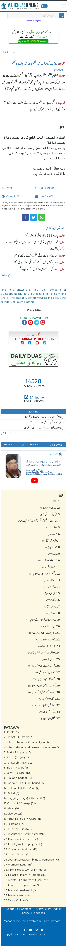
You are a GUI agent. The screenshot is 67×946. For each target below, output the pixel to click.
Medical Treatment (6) (20, 890)
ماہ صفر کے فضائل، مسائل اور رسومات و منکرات (45, 422)
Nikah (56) (12, 808)
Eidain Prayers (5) (16, 767)
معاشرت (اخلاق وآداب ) (44, 652)
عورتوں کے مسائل (47, 672)
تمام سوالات (7, 275)
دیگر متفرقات (49, 711)
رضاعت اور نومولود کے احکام (43, 619)
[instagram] (42, 322)
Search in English (33, 20)
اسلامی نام (51, 659)
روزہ (12, 52)
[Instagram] (42, 930)
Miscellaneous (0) (17, 895)
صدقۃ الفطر (51, 567)
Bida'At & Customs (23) (19, 737)
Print (8, 187)
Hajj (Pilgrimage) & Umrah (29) (24, 798)
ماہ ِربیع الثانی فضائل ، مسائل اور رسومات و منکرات (44, 417)
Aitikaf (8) (11, 793)
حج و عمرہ (52, 586)
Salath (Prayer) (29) (17, 757)
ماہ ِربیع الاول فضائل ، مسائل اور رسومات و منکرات (44, 428)
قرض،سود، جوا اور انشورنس (44, 665)
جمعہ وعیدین (51, 547)
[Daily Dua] (33, 359)
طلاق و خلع (51, 606)
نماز (54, 534)
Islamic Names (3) (16, 854)
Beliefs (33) (12, 732)
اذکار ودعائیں (49, 698)
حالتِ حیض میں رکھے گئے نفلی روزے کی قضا (36, 262)
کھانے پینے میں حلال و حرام (44, 685)
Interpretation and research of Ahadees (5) (32, 747)
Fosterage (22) (14, 823)
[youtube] (33, 469)
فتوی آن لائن (50, 718)
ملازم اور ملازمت (48, 646)
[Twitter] (33, 217)
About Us (12, 908)
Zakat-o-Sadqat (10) (18, 777)
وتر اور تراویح (51, 540)
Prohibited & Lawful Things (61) (25, 869)
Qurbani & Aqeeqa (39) (20, 803)
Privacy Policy (42, 908)
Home (5, 52)
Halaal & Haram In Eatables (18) (25, 874)
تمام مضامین (6, 433)
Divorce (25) (13, 813)
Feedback (38, 912)
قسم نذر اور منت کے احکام (44, 573)
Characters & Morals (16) (20, 849)
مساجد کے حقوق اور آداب (44, 692)
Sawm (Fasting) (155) (18, 772)
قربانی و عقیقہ (50, 593)
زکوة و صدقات (49, 560)
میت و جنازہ (50, 626)
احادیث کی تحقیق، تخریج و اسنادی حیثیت (39, 520)
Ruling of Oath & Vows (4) (21, 788)
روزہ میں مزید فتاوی (55, 228)
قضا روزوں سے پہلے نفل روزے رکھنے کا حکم (36, 255)
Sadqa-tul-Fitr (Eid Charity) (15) (24, 783)
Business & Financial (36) (21, 839)
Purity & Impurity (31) (18, 752)
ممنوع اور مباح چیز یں (46, 679)
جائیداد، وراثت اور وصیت (44, 632)
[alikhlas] (19, 6)
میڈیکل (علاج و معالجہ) (45, 705)
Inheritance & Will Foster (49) (24, 834)
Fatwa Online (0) (16, 900)
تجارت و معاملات (48, 639)
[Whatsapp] (41, 217)
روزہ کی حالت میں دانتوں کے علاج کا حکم (37, 269)
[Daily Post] (33, 338)
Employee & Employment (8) (24, 844)
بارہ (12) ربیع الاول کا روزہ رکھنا (41, 235)
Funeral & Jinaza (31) (19, 829)
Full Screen (46, 187)
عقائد (54, 501)
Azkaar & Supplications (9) (22, 885)
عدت (53, 613)
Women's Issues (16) (18, 864)
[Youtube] (30, 322)
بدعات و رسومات (49, 507)
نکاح (53, 599)
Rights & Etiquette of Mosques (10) (27, 880)
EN (43, 6)
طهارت (53, 527)
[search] (61, 15)
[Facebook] (25, 217)
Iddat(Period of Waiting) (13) (23, 818)
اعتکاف (52, 580)
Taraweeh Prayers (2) (18, 762)
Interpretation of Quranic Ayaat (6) (27, 742)
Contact (26, 908)
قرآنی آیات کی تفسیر (48, 514)
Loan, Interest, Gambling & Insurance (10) (31, 859)
